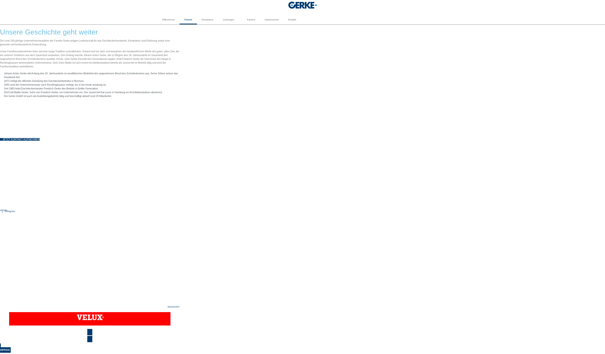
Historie (188, 19)
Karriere (251, 19)
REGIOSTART (174, 307)
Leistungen (228, 19)
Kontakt (292, 19)
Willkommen (168, 19)
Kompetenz (207, 19)
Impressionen (272, 19)
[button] (4, 11)
